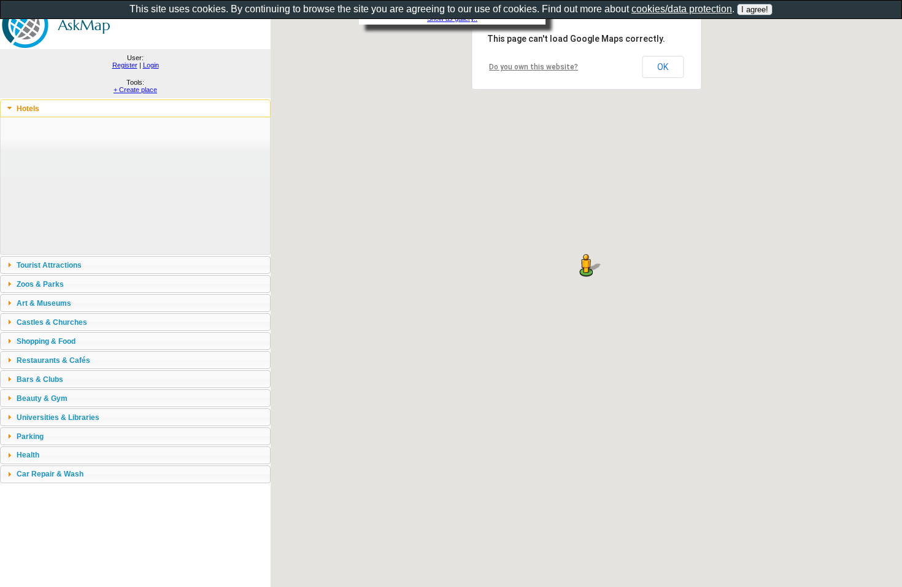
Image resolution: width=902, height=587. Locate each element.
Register (124, 65)
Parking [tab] (30, 436)
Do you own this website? (533, 67)
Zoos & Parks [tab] (40, 284)
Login (151, 65)
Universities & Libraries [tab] (58, 417)
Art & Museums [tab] (44, 303)
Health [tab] (28, 455)
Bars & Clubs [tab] (40, 379)
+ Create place (135, 89)
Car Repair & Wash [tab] (50, 474)
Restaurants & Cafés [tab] (53, 360)
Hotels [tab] (28, 108)
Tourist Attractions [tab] (49, 265)
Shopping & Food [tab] (46, 341)
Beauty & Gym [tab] (42, 398)
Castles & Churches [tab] (52, 322)
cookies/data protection (681, 9)
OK (662, 67)
